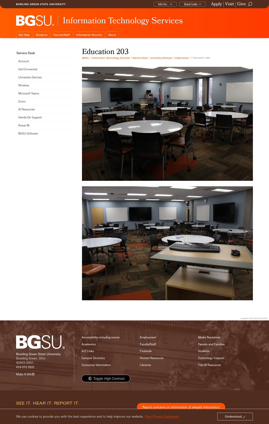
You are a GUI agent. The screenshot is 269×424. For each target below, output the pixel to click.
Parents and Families (211, 344)
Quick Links (190, 4)
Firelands (146, 351)
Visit (229, 4)
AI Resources (26, 109)
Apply (216, 4)
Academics (89, 344)
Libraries (145, 365)
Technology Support (211, 358)
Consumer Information (96, 365)
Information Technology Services (111, 58)
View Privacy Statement (162, 416)
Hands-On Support (30, 117)
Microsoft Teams (28, 93)
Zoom (22, 101)
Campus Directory (93, 358)
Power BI (23, 125)
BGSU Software (28, 133)
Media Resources (209, 337)
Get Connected (27, 69)
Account (23, 61)
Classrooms (181, 58)
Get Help (24, 34)
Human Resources (152, 358)
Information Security (89, 34)
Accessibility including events (101, 337)
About (112, 34)
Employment (148, 337)
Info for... (163, 4)
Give (241, 4)
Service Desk (140, 58)
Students (41, 34)
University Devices (161, 58)
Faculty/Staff (62, 34)
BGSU (85, 58)
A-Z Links (88, 351)
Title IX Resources (209, 365)
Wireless (23, 85)
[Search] (250, 4)
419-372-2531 (25, 367)
